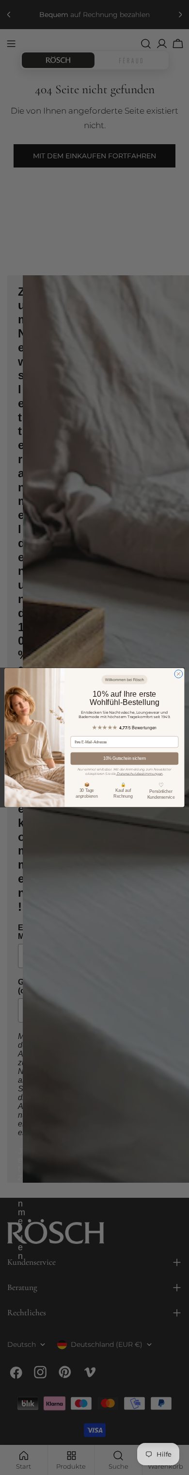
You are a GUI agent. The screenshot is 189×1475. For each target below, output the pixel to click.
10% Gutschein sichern (124, 758)
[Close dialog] (178, 674)
